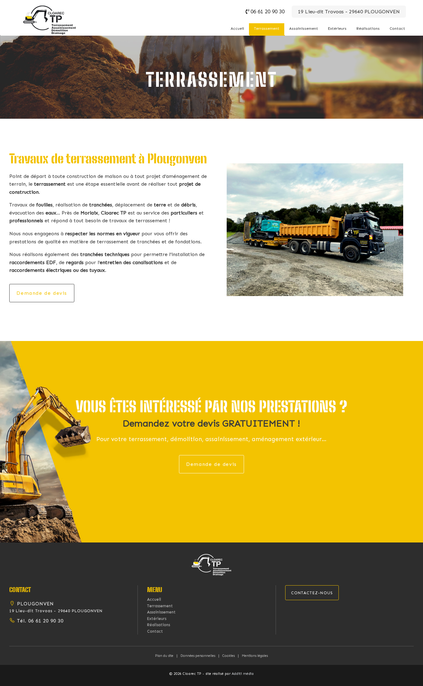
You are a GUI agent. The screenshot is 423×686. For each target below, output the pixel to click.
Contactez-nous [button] (312, 593)
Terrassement (266, 28)
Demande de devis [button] (41, 293)
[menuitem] (237, 29)
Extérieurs (337, 28)
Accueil (237, 28)
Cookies (228, 656)
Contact (397, 28)
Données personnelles (198, 656)
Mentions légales (255, 656)
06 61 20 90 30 (268, 11)
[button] (211, 564)
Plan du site (164, 656)
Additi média (243, 674)
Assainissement (303, 28)
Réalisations (368, 28)
